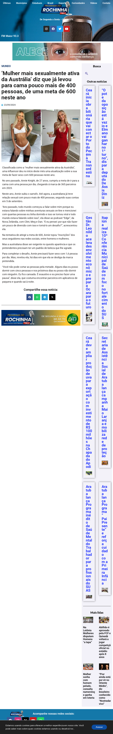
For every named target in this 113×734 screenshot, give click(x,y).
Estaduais (37, 3)
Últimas (7, 3)
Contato (106, 3)
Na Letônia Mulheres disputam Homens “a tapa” (88, 635)
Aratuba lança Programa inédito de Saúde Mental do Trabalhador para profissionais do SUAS (89, 538)
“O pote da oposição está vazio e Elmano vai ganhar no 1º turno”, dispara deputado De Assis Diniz (105, 143)
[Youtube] (67, 29)
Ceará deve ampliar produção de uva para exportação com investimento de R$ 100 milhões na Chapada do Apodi (89, 402)
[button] (29, 297)
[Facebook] (53, 29)
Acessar (99, 727)
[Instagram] (46, 29)
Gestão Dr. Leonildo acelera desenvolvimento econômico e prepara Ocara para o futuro (89, 262)
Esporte (62, 3)
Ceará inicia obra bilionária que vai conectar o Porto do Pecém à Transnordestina (89, 133)
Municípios (21, 3)
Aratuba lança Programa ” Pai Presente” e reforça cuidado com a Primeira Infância (105, 535)
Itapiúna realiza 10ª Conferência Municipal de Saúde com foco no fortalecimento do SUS (105, 268)
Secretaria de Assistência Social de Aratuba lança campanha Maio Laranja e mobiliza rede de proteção (105, 397)
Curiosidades (78, 3)
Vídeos (93, 3)
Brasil (50, 3)
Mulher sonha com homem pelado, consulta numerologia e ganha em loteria (90, 686)
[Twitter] (60, 29)
